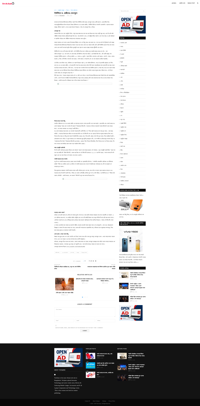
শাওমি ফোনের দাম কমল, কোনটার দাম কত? (105, 373)
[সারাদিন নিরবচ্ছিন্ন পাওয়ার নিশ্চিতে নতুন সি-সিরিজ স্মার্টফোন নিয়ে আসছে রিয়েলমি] (124, 275)
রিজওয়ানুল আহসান (84, 252)
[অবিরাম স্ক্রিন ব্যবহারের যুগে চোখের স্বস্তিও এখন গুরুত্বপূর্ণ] (124, 299)
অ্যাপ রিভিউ (123, 50)
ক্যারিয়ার (122, 73)
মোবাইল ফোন (182, 3)
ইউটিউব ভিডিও (57, 252)
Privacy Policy (112, 401)
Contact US (87, 401)
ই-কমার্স (122, 54)
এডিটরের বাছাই (123, 66)
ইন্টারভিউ (122, 58)
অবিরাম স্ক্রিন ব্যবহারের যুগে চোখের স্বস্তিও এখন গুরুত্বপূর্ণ (137, 297)
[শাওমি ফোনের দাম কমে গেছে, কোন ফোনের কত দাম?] (90, 356)
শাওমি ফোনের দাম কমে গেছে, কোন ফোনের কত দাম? (104, 354)
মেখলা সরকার (72, 252)
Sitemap (104, 401)
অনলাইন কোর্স (123, 43)
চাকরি (121, 85)
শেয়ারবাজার (122, 173)
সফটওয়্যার (122, 177)
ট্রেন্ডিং (121, 112)
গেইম (121, 81)
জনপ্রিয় (122, 89)
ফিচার (67, 10)
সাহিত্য (122, 184)
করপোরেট (122, 69)
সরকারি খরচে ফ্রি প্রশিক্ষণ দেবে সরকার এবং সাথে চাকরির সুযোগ (105, 364)
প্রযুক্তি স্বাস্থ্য (61, 10)
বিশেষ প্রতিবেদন (74, 10)
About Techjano (96, 401)
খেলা (121, 77)
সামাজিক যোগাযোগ (124, 181)
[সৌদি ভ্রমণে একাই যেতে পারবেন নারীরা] (64, 284)
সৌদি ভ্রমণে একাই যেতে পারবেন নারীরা (64, 292)
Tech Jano (99, 403)
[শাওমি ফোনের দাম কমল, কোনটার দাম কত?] (90, 375)
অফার (121, 46)
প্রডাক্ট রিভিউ (123, 123)
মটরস (121, 161)
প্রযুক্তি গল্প (123, 131)
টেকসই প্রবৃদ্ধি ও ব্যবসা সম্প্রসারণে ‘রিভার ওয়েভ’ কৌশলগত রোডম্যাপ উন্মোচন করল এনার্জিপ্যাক (137, 286)
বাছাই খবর (122, 146)
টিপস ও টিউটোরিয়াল (124, 92)
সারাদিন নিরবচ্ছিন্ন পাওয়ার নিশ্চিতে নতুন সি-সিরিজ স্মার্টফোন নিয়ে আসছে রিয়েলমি (137, 275)
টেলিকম (122, 104)
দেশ (55, 10)
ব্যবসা (121, 158)
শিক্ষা (121, 169)
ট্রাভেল (122, 108)
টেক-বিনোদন (123, 100)
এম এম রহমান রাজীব (65, 252)
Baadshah (62, 15)
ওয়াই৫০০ (135, 262)
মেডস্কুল (78, 252)
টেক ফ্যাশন (123, 96)
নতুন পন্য (122, 119)
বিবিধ (121, 150)
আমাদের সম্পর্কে (191, 3)
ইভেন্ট (121, 62)
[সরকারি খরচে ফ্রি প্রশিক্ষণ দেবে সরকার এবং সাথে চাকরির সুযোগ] (90, 365)
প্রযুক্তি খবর (123, 127)
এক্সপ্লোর (174, 3)
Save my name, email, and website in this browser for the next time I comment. (79, 327)
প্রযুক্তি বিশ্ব (123, 135)
